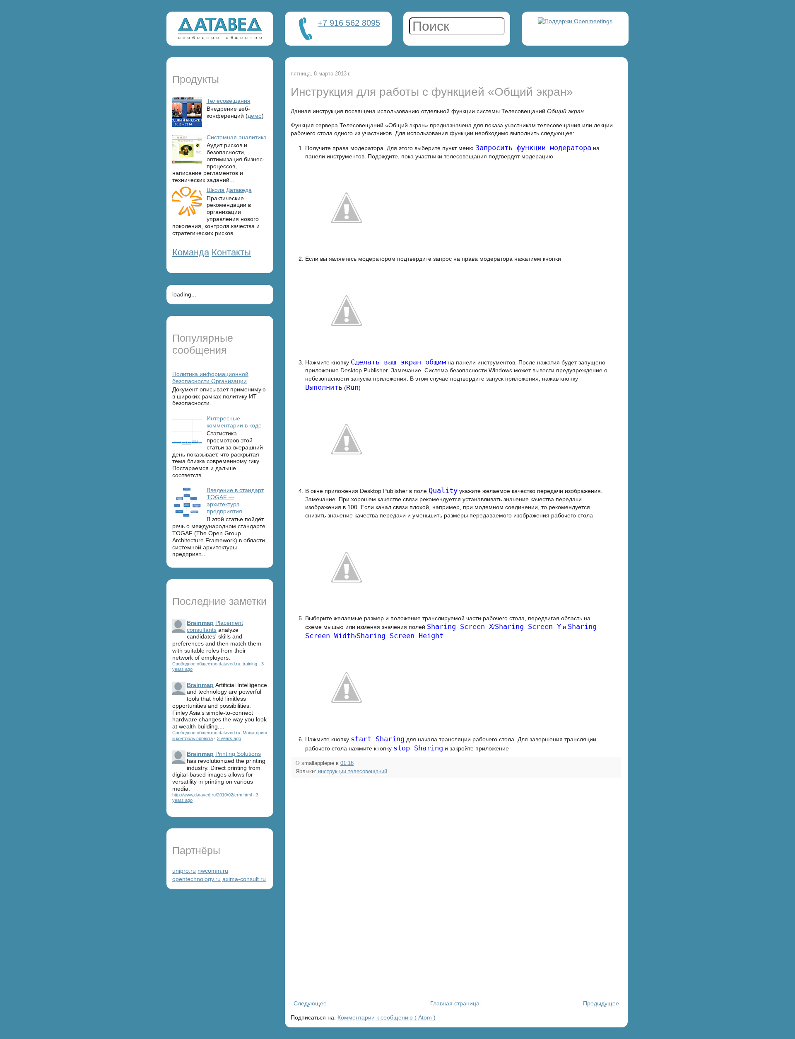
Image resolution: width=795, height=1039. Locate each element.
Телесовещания (229, 100)
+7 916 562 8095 (349, 22)
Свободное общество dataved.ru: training (214, 663)
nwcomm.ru (213, 870)
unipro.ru (184, 870)
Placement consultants (215, 626)
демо (255, 115)
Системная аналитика (237, 137)
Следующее (310, 1003)
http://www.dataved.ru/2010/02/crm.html (212, 794)
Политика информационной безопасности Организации (210, 377)
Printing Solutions (238, 753)
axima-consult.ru (244, 879)
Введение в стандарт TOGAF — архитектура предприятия (235, 500)
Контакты (231, 252)
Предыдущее (601, 1003)
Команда (190, 252)
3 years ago (229, 738)
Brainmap (200, 622)
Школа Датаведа (229, 190)
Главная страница (454, 1003)
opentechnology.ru (196, 879)
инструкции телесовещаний (352, 771)
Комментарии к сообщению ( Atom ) (386, 1017)
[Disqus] (456, 888)
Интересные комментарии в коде (234, 422)
